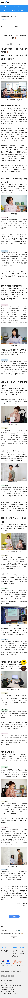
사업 (14, 7)
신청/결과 (14, 10)
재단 (5, 10)
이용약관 (13, 971)
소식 (23, 7)
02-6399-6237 (4, 950)
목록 (14, 938)
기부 (5, 7)
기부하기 (23, 663)
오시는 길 (19, 971)
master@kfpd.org (6, 952)
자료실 (22, 10)
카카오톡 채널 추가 (23, 668)
